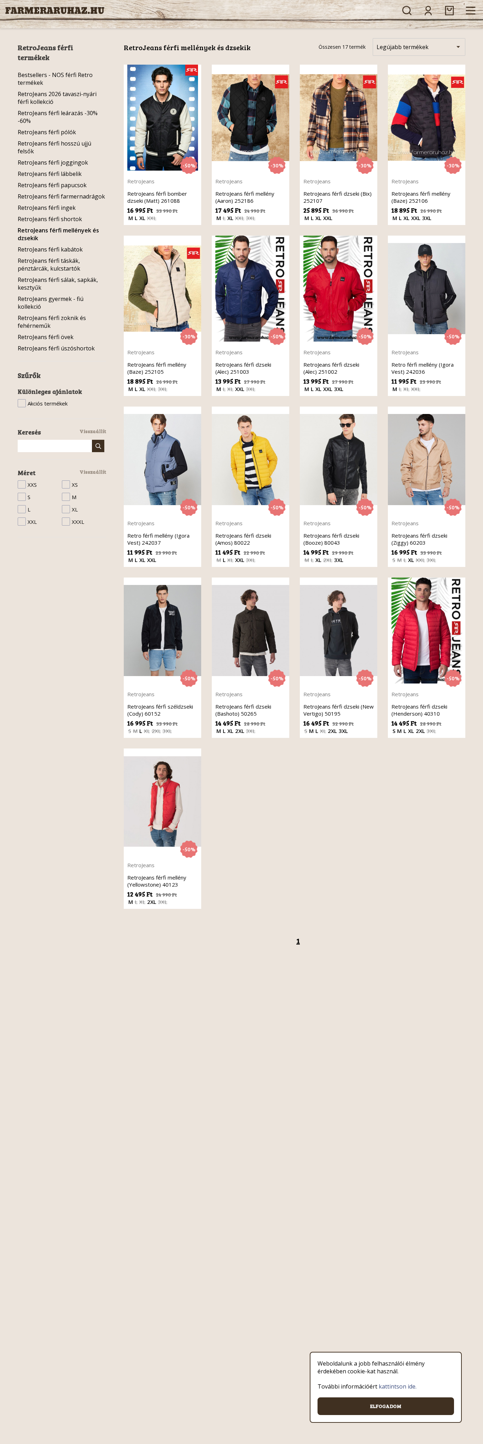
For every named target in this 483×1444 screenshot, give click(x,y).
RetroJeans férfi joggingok (53, 162)
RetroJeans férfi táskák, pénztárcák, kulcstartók (49, 264)
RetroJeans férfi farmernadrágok (61, 196)
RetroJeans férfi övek (46, 337)
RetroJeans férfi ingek (47, 208)
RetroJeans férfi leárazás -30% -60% (58, 117)
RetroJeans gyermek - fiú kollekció (50, 302)
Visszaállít (93, 431)
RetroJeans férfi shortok (50, 219)
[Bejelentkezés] (428, 11)
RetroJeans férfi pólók (47, 132)
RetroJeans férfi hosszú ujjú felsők (54, 147)
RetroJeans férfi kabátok (50, 249)
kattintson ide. (398, 1386)
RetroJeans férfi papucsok (52, 185)
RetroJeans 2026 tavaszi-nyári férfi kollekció (57, 98)
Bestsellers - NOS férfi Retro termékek (55, 79)
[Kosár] (449, 11)
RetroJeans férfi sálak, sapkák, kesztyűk (58, 283)
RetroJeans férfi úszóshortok (56, 348)
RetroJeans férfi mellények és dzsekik (58, 234)
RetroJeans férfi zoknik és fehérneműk (52, 322)
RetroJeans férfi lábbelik (50, 174)
